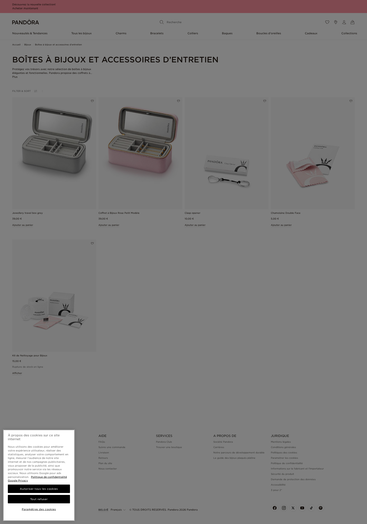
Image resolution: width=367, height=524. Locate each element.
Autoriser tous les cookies (39, 488)
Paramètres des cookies (39, 509)
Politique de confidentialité (49, 476)
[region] (39, 475)
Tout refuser (39, 499)
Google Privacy (18, 480)
